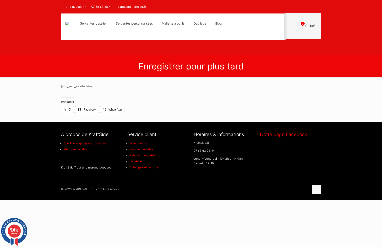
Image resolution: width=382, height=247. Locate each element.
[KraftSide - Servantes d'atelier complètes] (67, 23)
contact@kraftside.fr (132, 6)
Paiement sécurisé (142, 155)
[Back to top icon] (316, 189)
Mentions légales (75, 149)
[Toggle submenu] (134, 36)
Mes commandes (141, 149)
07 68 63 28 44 (101, 6)
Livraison (136, 161)
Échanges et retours (144, 167)
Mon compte (138, 143)
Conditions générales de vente (84, 143)
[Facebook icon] (314, 7)
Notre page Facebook (283, 134)
